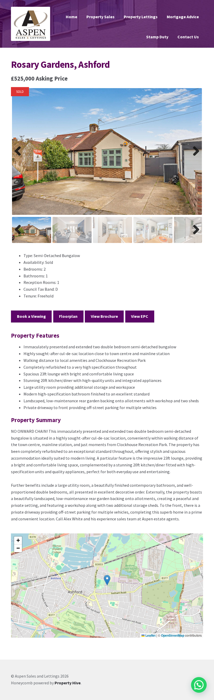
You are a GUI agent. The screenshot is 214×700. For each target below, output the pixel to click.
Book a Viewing (31, 316)
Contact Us (188, 36)
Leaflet (150, 635)
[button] (107, 580)
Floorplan (68, 316)
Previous (19, 156)
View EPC (139, 316)
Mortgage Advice (183, 16)
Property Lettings (141, 16)
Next (194, 156)
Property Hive (68, 682)
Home (71, 16)
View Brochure (104, 316)
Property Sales (100, 16)
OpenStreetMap (172, 635)
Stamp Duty (157, 36)
